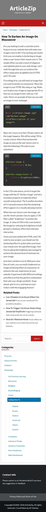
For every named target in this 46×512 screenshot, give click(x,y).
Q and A (15, 429)
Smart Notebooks (15, 450)
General (15, 416)
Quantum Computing (16, 446)
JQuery (15, 425)
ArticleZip (23, 8)
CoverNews (21, 508)
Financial (7, 356)
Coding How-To (14, 400)
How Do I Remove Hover (17, 319)
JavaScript (16, 420)
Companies (12, 436)
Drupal (15, 411)
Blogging (11, 386)
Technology (8, 370)
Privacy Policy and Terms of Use (23, 496)
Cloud (10, 395)
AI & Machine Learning (17, 376)
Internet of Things (15, 441)
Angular (15, 406)
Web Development (15, 455)
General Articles (10, 361)
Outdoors (8, 365)
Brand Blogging (14, 390)
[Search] (43, 23)
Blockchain (12, 381)
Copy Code (35, 107)
